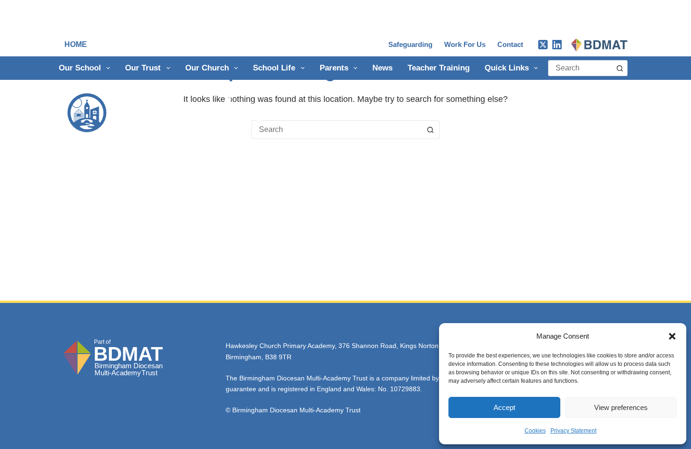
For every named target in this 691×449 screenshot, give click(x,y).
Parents (334, 67)
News (382, 67)
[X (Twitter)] (543, 44)
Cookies (535, 430)
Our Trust (143, 67)
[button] (672, 336)
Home (75, 44)
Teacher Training (439, 67)
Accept (504, 407)
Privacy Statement (573, 430)
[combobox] (580, 68)
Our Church (207, 67)
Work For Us (465, 44)
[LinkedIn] (557, 44)
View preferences (621, 407)
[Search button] (619, 68)
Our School (80, 67)
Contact (510, 44)
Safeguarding (410, 44)
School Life (274, 67)
